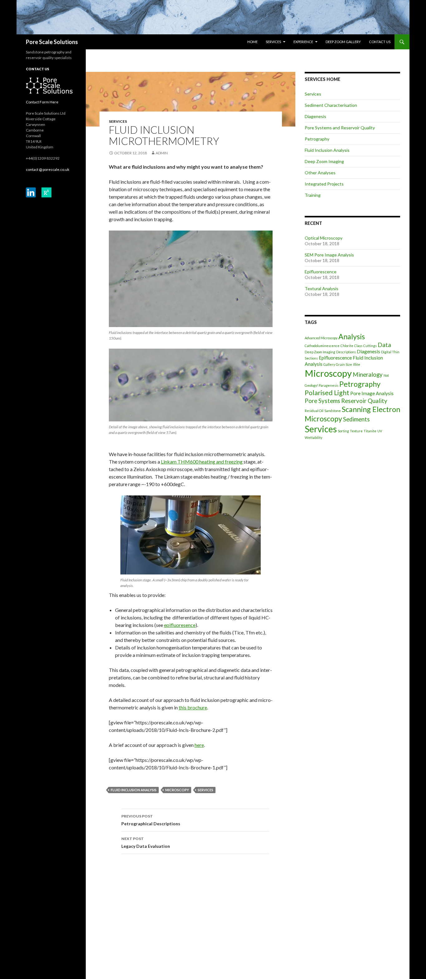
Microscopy (177, 790)
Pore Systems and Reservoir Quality (340, 127)
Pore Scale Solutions (52, 41)
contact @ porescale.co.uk (47, 169)
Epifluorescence (320, 271)
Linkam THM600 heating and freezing (202, 462)
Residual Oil (314, 411)
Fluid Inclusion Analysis (134, 790)
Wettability (313, 437)
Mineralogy (368, 374)
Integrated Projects (324, 183)
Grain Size (344, 364)
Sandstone (332, 411)
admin (162, 153)
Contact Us (379, 42)
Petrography (317, 139)
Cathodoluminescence (322, 346)
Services (273, 42)
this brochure (193, 707)
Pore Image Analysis (372, 393)
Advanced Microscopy (321, 338)
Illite (356, 364)
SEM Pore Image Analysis (329, 254)
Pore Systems (322, 400)
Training (313, 195)
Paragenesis (328, 385)
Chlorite (347, 346)
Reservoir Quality (364, 400)
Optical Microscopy (323, 238)
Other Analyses (320, 172)
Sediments (356, 419)
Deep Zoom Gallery (343, 42)
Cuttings (370, 346)
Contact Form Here (42, 102)
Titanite (370, 431)
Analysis (351, 336)
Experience (303, 42)
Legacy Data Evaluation (145, 842)
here (199, 745)
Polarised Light (327, 393)
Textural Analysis (321, 288)
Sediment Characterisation (331, 105)
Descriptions (346, 352)
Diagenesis (315, 116)
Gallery (329, 364)
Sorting (343, 431)
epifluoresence (180, 625)
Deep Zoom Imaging (324, 161)
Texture (356, 431)
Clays (358, 346)
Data (384, 344)
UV (379, 431)
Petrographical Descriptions (150, 820)
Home (252, 42)
